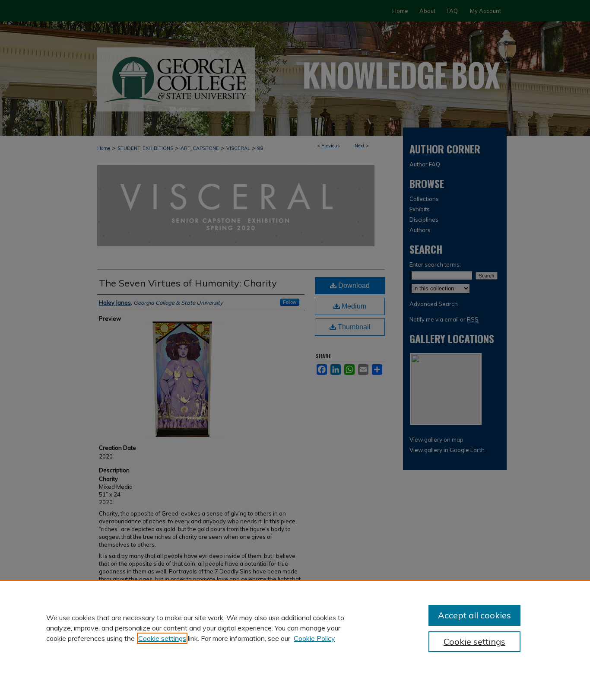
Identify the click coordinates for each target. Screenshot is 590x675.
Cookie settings (162, 638)
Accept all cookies (474, 615)
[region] (295, 627)
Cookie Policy (314, 638)
